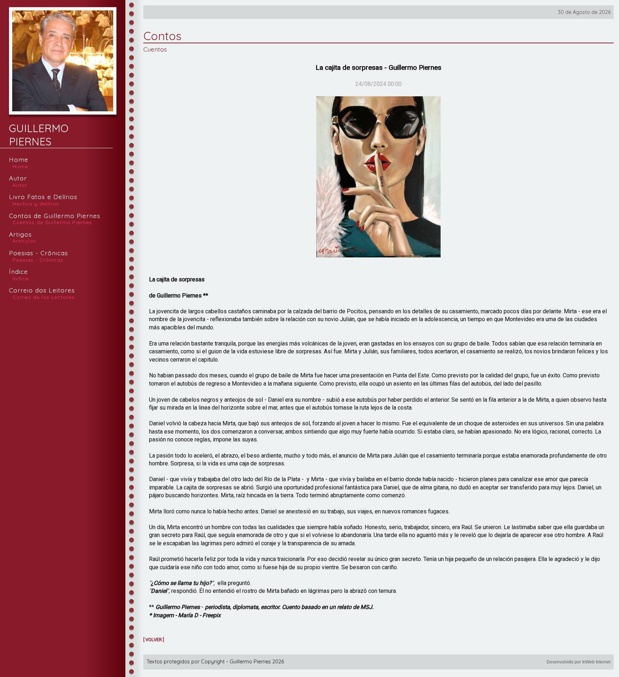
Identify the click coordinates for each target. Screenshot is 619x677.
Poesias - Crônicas (38, 256)
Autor (18, 181)
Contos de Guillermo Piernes (54, 219)
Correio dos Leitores (42, 293)
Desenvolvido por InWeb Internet (578, 661)
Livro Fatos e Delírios (43, 200)
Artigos (22, 238)
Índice (19, 275)
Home (18, 163)
